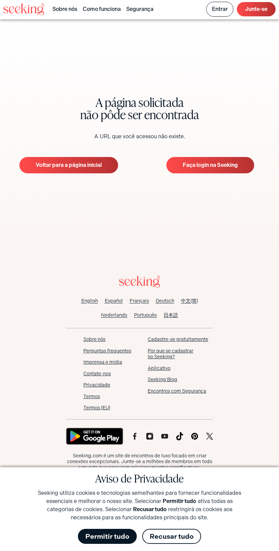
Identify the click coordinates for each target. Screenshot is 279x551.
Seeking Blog (162, 379)
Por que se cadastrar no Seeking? (170, 354)
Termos (91, 396)
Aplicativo (159, 368)
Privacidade (96, 385)
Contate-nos (97, 373)
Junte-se (256, 9)
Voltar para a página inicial (69, 165)
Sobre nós (64, 9)
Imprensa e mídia (102, 362)
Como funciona (102, 9)
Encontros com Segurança (177, 391)
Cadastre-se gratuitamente (178, 339)
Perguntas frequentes (107, 350)
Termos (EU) (96, 407)
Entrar (220, 9)
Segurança (139, 9)
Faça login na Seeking (210, 165)
